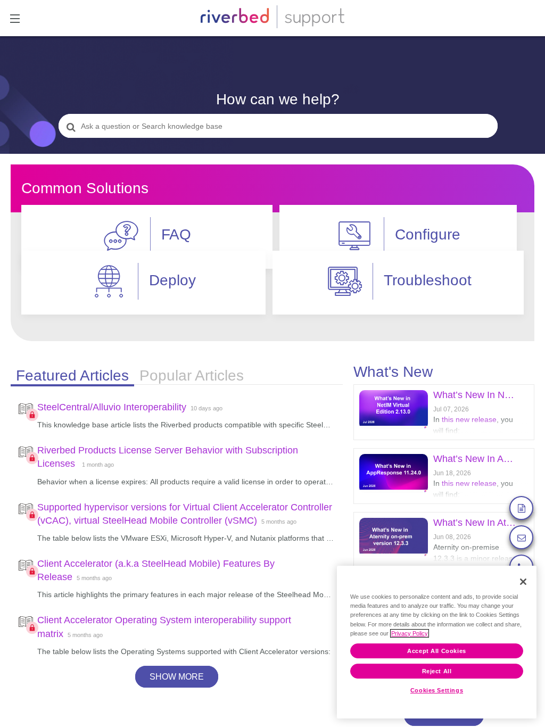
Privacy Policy (409, 633)
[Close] (523, 581)
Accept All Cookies (436, 651)
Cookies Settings (436, 690)
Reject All (437, 671)
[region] (436, 642)
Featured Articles (72, 375)
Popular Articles (191, 375)
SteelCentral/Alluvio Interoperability (111, 407)
